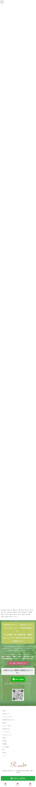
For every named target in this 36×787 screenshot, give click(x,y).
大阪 (32, 610)
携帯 (20, 612)
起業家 (29, 614)
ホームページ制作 (6, 725)
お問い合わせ (17, 785)
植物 (31, 612)
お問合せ (4, 722)
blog (3, 749)
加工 (28, 610)
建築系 (15, 612)
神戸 (8, 614)
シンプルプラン (6, 731)
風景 (8, 616)
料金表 (4, 737)
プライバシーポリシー (7, 716)
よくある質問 (5, 746)
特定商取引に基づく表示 (8, 719)
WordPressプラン (6, 728)
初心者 (10, 610)
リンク (4, 755)
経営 (17, 614)
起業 (24, 614)
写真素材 (4, 610)
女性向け (4, 612)
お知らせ (4, 752)
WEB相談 (4, 744)
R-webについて (6, 713)
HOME (4, 711)
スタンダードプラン (7, 734)
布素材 (10, 612)
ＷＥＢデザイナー (15, 616)
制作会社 (16, 610)
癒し (4, 614)
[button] (18, 663)
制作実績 (22, 610)
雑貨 (4, 616)
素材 (12, 614)
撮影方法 (26, 612)
